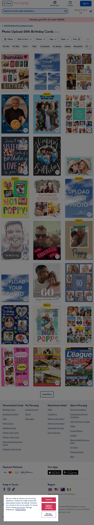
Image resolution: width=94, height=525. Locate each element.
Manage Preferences (48, 514)
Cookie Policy (20, 509)
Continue (49, 499)
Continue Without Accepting (48, 506)
